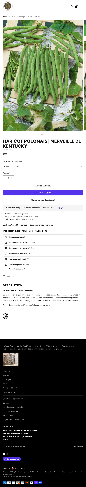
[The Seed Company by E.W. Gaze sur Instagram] (7, 454)
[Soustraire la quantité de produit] (5, 178)
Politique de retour (10, 411)
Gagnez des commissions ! (14, 419)
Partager (10, 276)
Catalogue (7, 379)
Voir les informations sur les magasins (19, 219)
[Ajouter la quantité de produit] (12, 178)
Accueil (5, 17)
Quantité (6, 173)
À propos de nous (10, 388)
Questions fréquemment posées (16, 399)
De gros (6, 403)
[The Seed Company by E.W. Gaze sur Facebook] (4, 454)
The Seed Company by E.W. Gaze (26, 472)
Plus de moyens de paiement (43, 200)
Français (5, 468)
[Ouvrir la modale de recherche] (72, 6)
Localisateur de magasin (13, 407)
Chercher (7, 371)
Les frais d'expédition (11, 225)
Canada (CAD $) (19, 468)
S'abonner (78, 446)
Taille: (12, 161)
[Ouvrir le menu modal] (82, 6)
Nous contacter (9, 392)
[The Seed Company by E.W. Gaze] (8, 6)
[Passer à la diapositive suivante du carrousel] (81, 331)
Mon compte (8, 415)
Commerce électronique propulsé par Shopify (17, 476)
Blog (5, 383)
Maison (6, 375)
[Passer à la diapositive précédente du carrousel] (76, 332)
